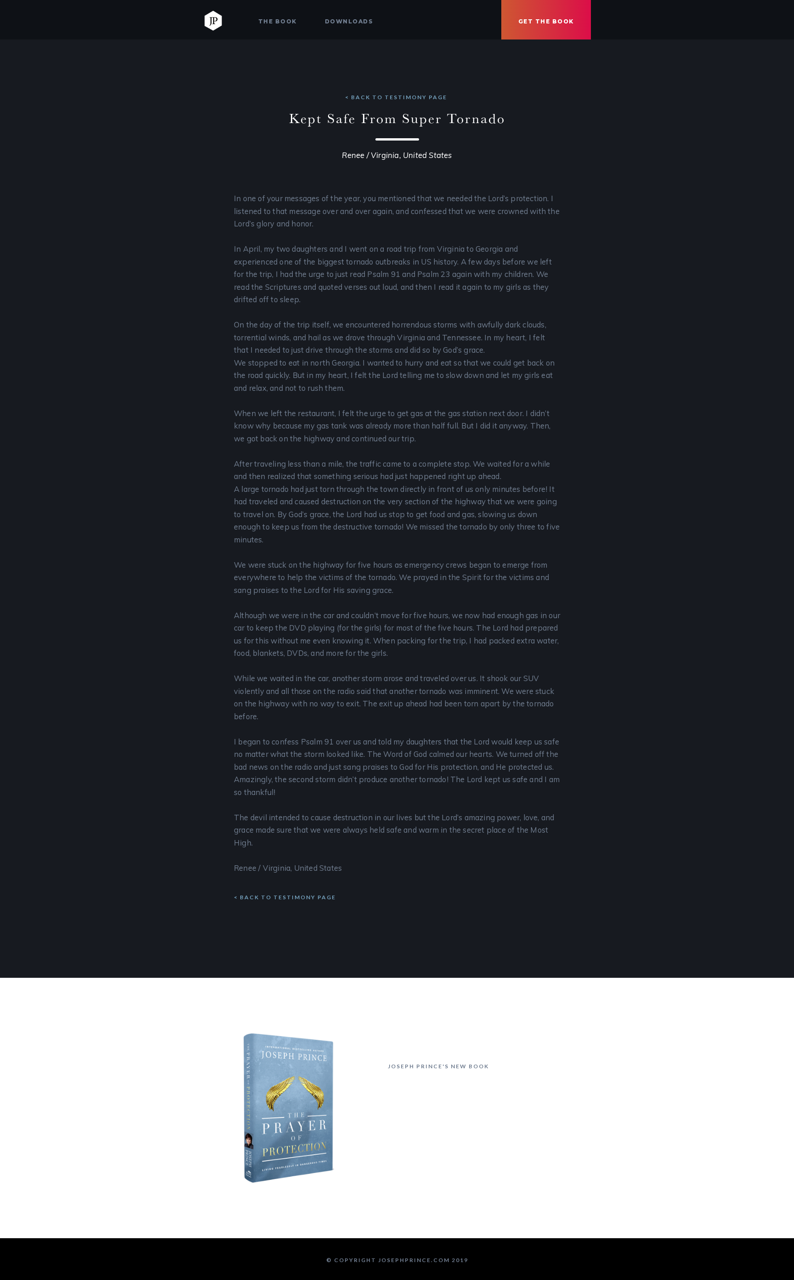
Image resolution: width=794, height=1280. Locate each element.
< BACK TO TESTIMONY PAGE (397, 97)
